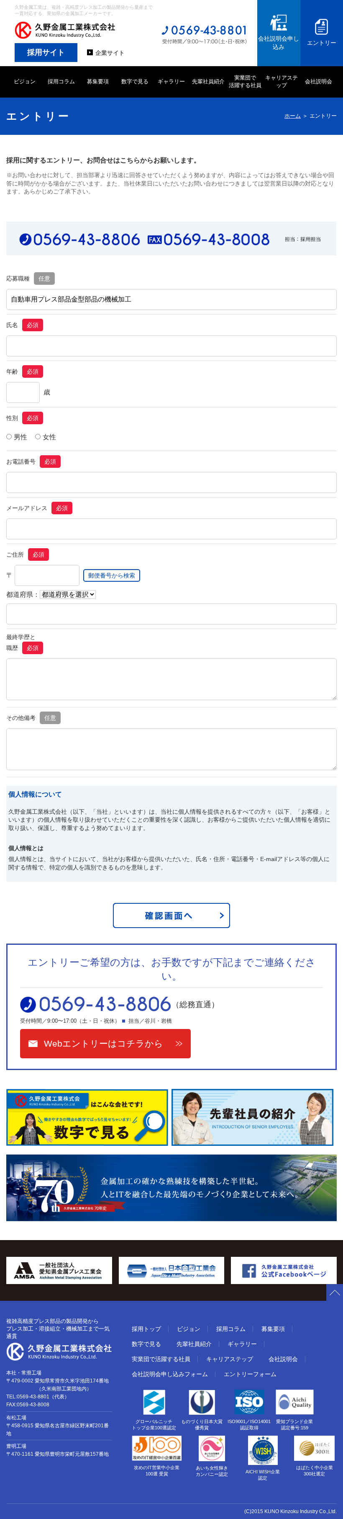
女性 (49, 437)
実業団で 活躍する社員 (245, 81)
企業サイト (110, 52)
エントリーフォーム (250, 1374)
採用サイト (46, 52)
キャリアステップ (281, 81)
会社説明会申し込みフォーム (170, 1374)
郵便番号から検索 (111, 575)
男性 (20, 437)
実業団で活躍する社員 (161, 1359)
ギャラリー (171, 81)
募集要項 (98, 81)
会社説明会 (318, 81)
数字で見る (134, 81)
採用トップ (146, 1329)
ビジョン (25, 81)
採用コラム (61, 81)
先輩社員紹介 (208, 81)
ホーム (292, 116)
